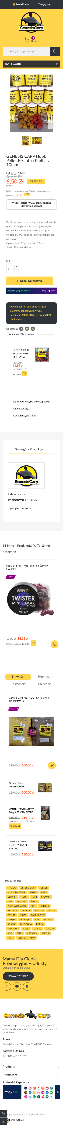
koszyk (12, 924)
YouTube (17, 986)
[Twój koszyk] (3, 1113)
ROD (10, 933)
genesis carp (28, 888)
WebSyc (20, 1120)
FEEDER (44, 888)
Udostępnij (21, 329)
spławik (45, 897)
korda (40, 924)
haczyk (50, 929)
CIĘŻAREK (32, 933)
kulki (26, 929)
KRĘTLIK (45, 933)
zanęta (11, 920)
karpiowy (13, 929)
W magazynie (16, 499)
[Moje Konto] (3, 1121)
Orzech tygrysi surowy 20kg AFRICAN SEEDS (21, 811)
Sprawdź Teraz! (18, 976)
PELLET (33, 892)
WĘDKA (11, 915)
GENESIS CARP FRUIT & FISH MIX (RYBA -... (21, 353)
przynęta (25, 920)
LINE (10, 901)
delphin (12, 897)
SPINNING (21, 901)
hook (24, 897)
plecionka (26, 924)
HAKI (34, 897)
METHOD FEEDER (16, 892)
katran (48, 920)
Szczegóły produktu (29, 449)
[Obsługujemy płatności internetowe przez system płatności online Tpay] (31, 1092)
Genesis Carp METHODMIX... (17, 785)
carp (44, 892)
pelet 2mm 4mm (26, 938)
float (23, 915)
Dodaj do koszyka (31, 281)
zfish (20, 933)
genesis (26, 911)
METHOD (44, 906)
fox (33, 906)
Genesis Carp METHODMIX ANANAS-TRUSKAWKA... (30, 700)
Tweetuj (27, 329)
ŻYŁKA (34, 901)
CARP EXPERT (38, 915)
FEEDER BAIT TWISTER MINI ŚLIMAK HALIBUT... (27, 568)
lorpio (37, 929)
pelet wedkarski (17, 906)
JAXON (51, 911)
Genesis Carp (16, 706)
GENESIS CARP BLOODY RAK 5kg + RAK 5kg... (20, 845)
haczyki (39, 911)
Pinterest (33, 329)
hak (37, 920)
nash (10, 938)
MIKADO (12, 888)
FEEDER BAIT (12, 573)
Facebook (7, 986)
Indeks (12, 494)
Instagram (27, 986)
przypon (12, 911)
